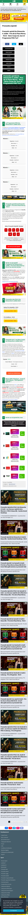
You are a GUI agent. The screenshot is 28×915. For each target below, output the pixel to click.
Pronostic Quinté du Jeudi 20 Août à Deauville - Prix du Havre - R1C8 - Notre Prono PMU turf (13, 788)
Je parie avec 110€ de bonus (14, 373)
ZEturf (13, 353)
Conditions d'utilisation (6, 848)
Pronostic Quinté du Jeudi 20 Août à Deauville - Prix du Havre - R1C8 (12, 784)
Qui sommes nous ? (5, 839)
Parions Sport (4, 861)
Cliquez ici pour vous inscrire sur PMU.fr (9, 399)
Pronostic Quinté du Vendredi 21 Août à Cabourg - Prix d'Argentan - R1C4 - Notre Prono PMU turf (13, 678)
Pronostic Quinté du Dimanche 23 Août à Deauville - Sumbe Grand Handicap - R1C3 (14, 538)
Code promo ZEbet (5, 895)
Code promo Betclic (5, 886)
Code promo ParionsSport (7, 890)
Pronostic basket (5, 876)
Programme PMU (9, 48)
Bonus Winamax (4, 897)
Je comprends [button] (13, 910)
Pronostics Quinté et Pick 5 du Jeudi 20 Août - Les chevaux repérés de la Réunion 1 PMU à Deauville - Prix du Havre (14, 757)
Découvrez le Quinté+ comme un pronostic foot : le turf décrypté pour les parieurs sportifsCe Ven (13, 652)
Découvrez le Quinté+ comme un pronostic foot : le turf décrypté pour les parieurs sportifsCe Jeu (13, 706)
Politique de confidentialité (7, 852)
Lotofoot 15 (3, 865)
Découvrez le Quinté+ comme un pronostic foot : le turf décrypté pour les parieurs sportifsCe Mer (13, 816)
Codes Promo (4, 835)
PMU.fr (8, 67)
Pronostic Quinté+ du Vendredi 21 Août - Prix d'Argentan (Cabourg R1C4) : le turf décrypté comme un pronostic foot (13, 647)
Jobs (2, 846)
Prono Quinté (9, 52)
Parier (8, 70)
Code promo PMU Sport (6, 888)
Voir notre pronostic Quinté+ (14, 246)
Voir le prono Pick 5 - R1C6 (10, 321)
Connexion (25, 1)
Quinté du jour (12, 484)
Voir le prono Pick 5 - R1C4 (10, 311)
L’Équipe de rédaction (6, 842)
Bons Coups (8, 63)
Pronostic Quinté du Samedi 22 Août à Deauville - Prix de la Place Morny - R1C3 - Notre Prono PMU (14, 624)
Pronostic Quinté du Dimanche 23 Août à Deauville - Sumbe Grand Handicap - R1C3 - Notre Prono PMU (14, 542)
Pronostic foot (4, 869)
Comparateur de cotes (6, 884)
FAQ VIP (3, 854)
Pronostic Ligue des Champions (8, 880)
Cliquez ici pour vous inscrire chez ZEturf (10, 281)
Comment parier (5, 882)
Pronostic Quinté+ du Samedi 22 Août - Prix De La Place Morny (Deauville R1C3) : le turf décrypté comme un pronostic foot (13, 565)
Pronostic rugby (4, 873)
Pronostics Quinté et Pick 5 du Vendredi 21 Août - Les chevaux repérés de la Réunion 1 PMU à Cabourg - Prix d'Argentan (14, 729)
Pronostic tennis (5, 871)
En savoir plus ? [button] (18, 907)
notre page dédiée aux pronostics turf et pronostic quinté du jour (13, 134)
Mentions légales (5, 850)
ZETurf (8, 56)
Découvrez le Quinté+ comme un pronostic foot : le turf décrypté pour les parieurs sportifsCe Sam (13, 570)
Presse (2, 844)
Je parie (22, 433)
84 (26, 822)
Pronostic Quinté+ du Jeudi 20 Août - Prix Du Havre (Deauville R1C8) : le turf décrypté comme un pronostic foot (13, 701)
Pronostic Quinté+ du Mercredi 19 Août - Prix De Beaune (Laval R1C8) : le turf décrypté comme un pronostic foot (13, 811)
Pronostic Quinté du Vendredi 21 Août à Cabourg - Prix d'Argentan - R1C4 (13, 674)
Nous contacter (4, 837)
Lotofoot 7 (3, 863)
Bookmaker (3, 867)
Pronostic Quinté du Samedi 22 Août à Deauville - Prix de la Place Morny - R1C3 (13, 620)
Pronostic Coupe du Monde (7, 878)
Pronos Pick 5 (9, 59)
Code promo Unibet (5, 893)
